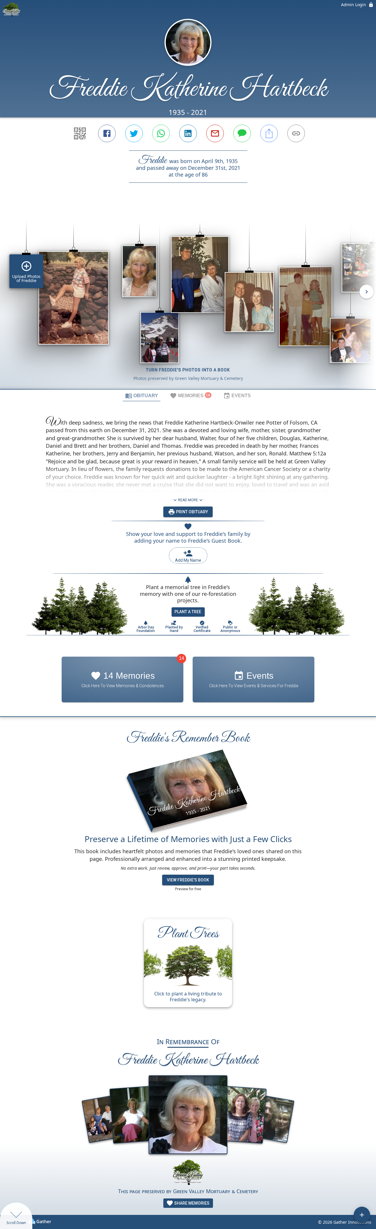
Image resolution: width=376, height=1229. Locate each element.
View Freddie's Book (188, 880)
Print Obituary (191, 511)
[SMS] (242, 133)
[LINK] (296, 133)
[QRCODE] (80, 133)
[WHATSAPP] (161, 133)
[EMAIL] (215, 133)
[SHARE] (269, 133)
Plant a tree (187, 611)
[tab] (141, 395)
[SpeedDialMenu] (362, 1215)
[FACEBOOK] (107, 133)
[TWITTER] (134, 133)
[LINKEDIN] (188, 133)
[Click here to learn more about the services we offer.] (188, 1173)
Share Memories (191, 1203)
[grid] (188, 295)
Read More (188, 500)
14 (181, 658)
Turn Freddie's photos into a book (188, 370)
